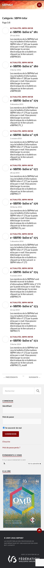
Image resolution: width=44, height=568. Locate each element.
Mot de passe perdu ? (11, 447)
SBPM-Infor (27, 28)
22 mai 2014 (15, 310)
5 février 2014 (15, 344)
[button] (4, 463)
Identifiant (7, 406)
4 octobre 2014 (16, 276)
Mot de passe (8, 417)
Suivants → (35, 377)
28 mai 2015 (15, 173)
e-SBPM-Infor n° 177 (24, 169)
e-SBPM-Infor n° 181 (24, 32)
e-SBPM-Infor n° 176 (24, 203)
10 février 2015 (16, 207)
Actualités (15, 28)
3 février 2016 (15, 70)
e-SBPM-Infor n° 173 (24, 306)
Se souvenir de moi (13, 428)
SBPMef (7, 5)
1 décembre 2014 (16, 241)
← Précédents (10, 377)
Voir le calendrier (34, 463)
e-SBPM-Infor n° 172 (24, 340)
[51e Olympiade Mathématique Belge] (22, 527)
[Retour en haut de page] (39, 530)
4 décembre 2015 (16, 104)
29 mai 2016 (15, 35)
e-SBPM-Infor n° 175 (24, 237)
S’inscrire (6, 441)
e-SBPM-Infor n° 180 (24, 66)
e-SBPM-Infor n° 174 (24, 272)
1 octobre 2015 (16, 138)
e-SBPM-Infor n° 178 (24, 135)
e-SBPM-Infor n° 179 (24, 100)
